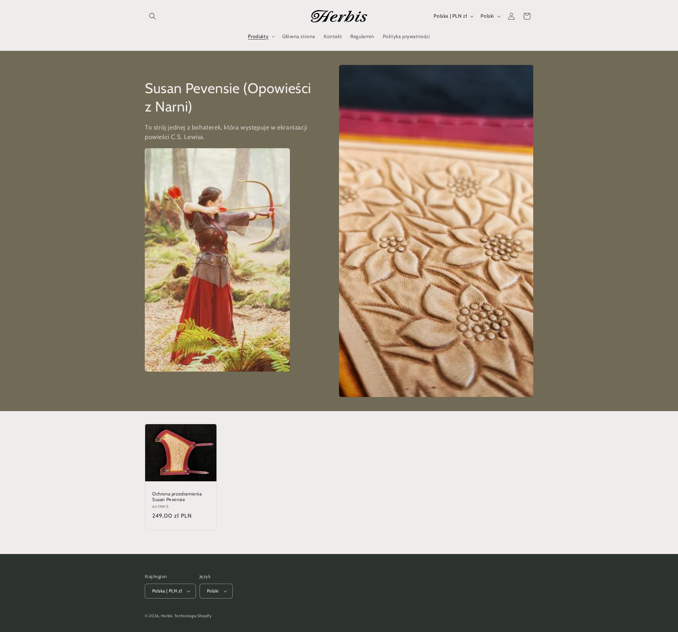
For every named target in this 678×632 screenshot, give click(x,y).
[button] (152, 16)
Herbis (167, 615)
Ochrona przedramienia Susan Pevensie (177, 496)
